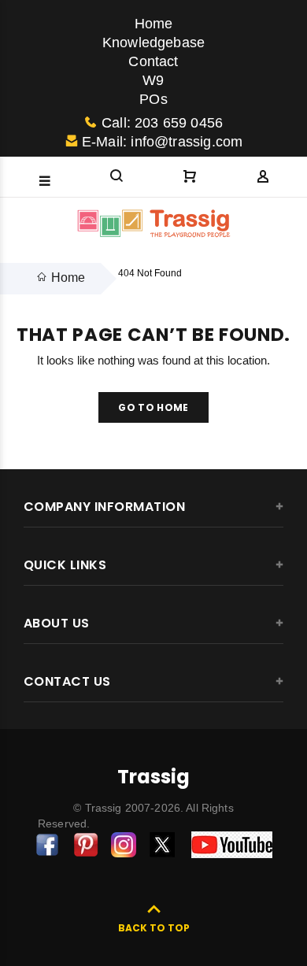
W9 (153, 80)
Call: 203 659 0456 (162, 123)
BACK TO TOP (154, 928)
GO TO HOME (153, 407)
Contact (153, 61)
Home (154, 23)
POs (153, 99)
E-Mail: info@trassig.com (162, 142)
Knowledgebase (153, 42)
